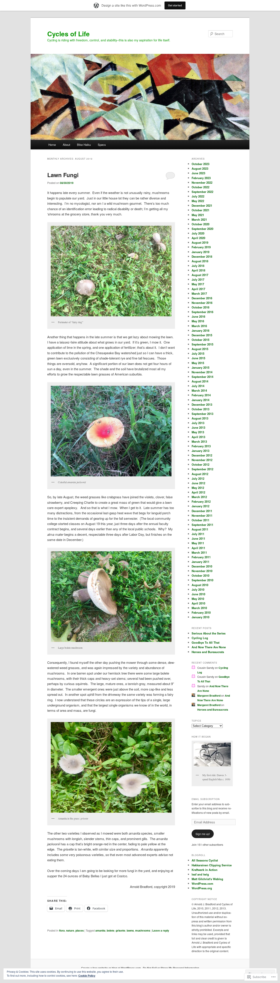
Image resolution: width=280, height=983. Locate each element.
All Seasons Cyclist (205, 860)
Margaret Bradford (208, 696)
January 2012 (200, 506)
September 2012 (202, 469)
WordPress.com (202, 883)
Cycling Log (200, 638)
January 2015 (200, 367)
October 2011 (200, 520)
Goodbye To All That (205, 642)
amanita (100, 930)
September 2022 (202, 192)
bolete (110, 930)
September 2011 (202, 525)
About (66, 145)
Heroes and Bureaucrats (208, 652)
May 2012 (198, 488)
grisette (120, 930)
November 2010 (202, 571)
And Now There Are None (209, 647)
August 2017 (200, 275)
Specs (102, 145)
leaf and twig (200, 874)
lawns (130, 930)
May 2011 (198, 543)
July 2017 (198, 279)
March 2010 (199, 608)
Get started (175, 5)
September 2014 (202, 377)
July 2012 (198, 478)
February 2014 (201, 395)
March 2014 (199, 390)
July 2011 (198, 534)
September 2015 (202, 344)
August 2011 (200, 529)
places (79, 930)
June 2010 (198, 594)
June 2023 (198, 173)
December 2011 (202, 511)
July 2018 (198, 266)
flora (62, 930)
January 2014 (200, 400)
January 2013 (200, 451)
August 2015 (200, 349)
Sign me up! (203, 834)
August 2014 (200, 381)
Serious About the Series (209, 633)
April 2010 (198, 603)
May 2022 (198, 201)
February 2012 (201, 501)
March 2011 (199, 552)
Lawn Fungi (63, 175)
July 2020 (198, 233)
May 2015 (198, 363)
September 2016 (202, 312)
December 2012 (202, 455)
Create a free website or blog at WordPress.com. (111, 968)
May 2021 (198, 215)
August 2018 (200, 261)
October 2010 (200, 575)
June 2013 (198, 427)
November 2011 (202, 515)
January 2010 (200, 617)
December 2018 (202, 256)
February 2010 (201, 612)
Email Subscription (206, 799)
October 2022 (200, 187)
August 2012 (200, 474)
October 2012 (200, 464)
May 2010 (198, 599)
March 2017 (199, 293)
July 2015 (198, 353)
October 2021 (200, 210)
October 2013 (200, 409)
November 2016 (202, 303)
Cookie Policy (86, 976)
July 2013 (198, 423)
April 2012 (198, 492)
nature (70, 930)
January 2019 (200, 252)
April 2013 (198, 437)
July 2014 (198, 386)
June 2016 (198, 316)
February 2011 (201, 557)
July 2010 (198, 589)
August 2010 (200, 585)
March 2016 (199, 326)
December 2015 (202, 335)
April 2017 (198, 289)
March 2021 (199, 219)
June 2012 (198, 483)
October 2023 (200, 164)
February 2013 (201, 446)
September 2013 (202, 414)
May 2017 (198, 284)
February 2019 (201, 247)
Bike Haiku (84, 145)
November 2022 (202, 182)
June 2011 (198, 538)
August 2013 (200, 418)
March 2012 (199, 497)
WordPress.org (202, 888)
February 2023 (201, 178)
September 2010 (202, 580)
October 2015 (200, 340)
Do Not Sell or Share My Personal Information (171, 968)
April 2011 (198, 548)
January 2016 (200, 330)
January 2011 (200, 562)
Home (52, 145)
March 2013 (199, 441)
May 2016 (198, 321)
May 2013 (198, 432)
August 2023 (200, 168)
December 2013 (202, 404)
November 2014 (202, 372)
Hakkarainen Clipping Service (212, 865)
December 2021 (202, 205)
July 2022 (198, 196)
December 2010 (202, 566)
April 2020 (198, 238)
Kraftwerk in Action (204, 870)
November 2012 (202, 460)
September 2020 (202, 229)
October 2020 (200, 224)
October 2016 (200, 307)
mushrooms (142, 930)
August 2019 (200, 242)
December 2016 (202, 298)
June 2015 (198, 358)
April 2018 (198, 270)
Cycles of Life (68, 33)
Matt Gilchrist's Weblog (207, 879)
